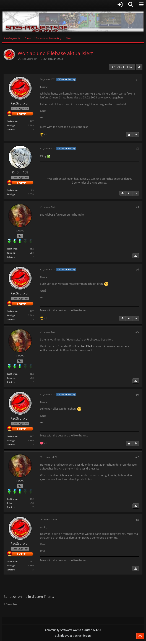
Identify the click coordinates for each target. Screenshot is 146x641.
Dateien (10, 129)
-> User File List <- (88, 346)
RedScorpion (29, 58)
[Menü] (141, 4)
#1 (137, 79)
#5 (137, 332)
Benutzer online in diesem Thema (29, 596)
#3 (137, 207)
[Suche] (130, 4)
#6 (137, 394)
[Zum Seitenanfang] (140, 636)
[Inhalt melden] (129, 134)
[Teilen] (139, 67)
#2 (137, 148)
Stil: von (73, 635)
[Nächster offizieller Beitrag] (135, 134)
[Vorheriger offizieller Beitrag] (129, 193)
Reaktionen (11, 121)
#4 (137, 269)
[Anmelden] (63, 4)
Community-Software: (73, 630)
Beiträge (10, 125)
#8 (137, 519)
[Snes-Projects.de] (73, 21)
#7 (137, 457)
